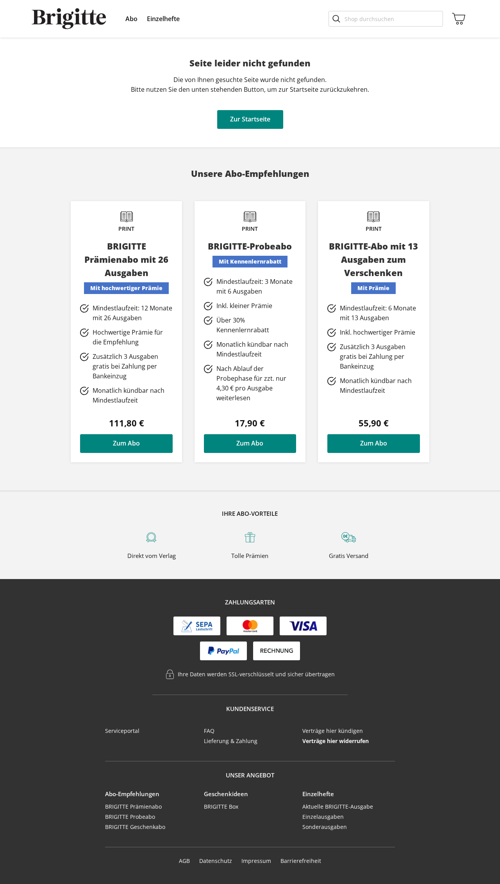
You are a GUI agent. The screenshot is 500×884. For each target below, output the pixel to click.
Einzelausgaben (323, 816)
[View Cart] (457, 18)
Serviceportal (122, 730)
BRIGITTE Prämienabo (133, 806)
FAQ (209, 730)
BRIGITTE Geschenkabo (135, 827)
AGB (184, 860)
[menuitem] (131, 18)
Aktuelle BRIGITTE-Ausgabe (337, 806)
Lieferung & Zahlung (230, 741)
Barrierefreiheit (300, 860)
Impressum (256, 860)
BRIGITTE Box (221, 806)
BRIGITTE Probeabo (130, 816)
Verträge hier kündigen (332, 730)
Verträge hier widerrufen (335, 741)
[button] (131, 18)
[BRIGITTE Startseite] (69, 19)
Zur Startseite (250, 119)
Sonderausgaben (324, 827)
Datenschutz (215, 860)
